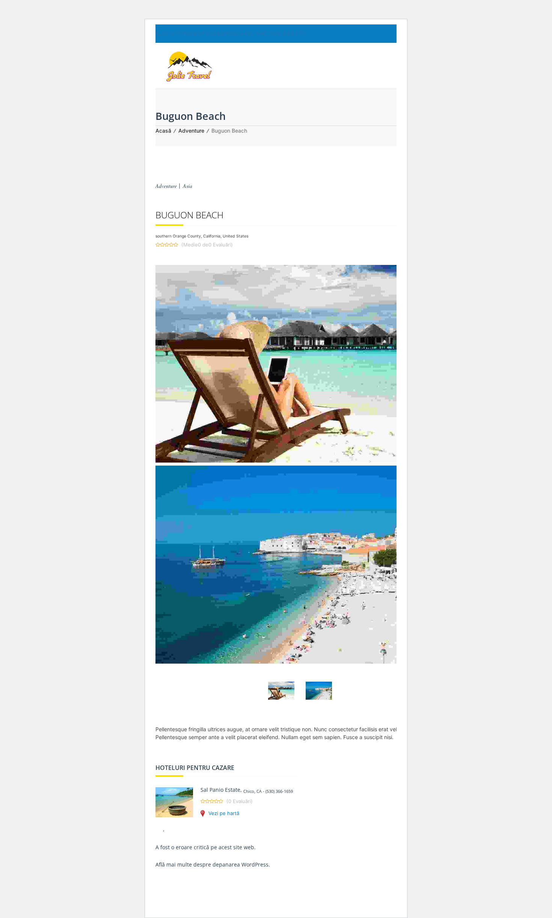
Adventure (191, 130)
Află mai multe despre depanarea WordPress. (212, 864)
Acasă (163, 130)
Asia (187, 185)
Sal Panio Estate (220, 789)
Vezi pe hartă (223, 813)
